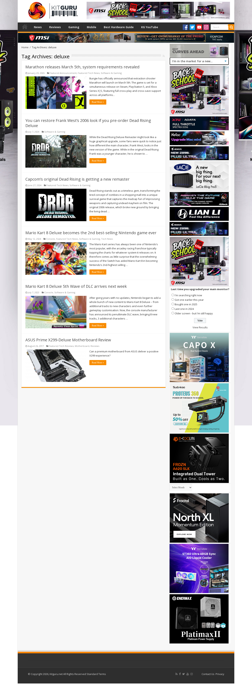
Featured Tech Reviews (61, 345)
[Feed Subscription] (164, 56)
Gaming (73, 27)
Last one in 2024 (184, 309)
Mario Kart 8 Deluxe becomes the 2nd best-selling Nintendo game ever (91, 232)
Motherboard (82, 345)
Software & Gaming (111, 72)
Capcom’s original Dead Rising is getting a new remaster (77, 179)
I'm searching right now (188, 295)
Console (50, 238)
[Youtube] (199, 27)
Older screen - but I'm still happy (194, 313)
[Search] (231, 27)
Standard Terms (96, 674)
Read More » (98, 102)
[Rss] (176, 674)
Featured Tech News (89, 72)
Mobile (91, 27)
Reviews (55, 27)
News (38, 27)
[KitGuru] (52, 9)
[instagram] (191, 674)
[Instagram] (206, 27)
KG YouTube (149, 27)
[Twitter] (192, 27)
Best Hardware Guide (119, 27)
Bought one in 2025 (186, 304)
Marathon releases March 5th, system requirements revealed (82, 67)
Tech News (107, 238)
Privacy (220, 674)
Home (25, 26)
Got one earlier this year (189, 300)
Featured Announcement (63, 72)
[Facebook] (185, 27)
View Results (200, 327)
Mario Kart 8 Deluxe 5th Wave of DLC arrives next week (76, 286)
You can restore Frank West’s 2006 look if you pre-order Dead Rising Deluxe (88, 123)
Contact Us (208, 674)
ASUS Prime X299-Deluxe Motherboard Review (68, 340)
